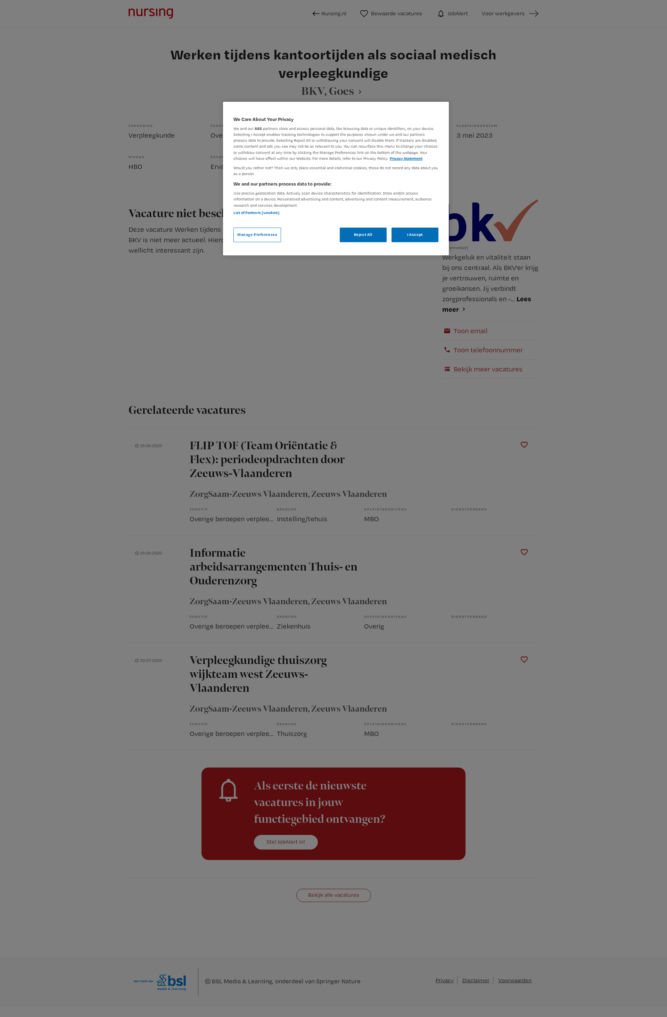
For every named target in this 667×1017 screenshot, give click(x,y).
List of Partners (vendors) (256, 212)
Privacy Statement (406, 158)
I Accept (415, 234)
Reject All (363, 234)
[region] (336, 178)
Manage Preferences (257, 234)
